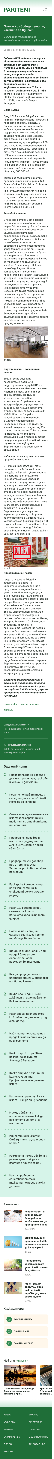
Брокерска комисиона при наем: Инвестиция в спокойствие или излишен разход (27, 890)
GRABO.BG (34, 1429)
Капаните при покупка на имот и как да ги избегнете (28, 1098)
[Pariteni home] (16, 9)
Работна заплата (23, 1319)
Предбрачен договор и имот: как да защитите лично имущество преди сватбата (26, 843)
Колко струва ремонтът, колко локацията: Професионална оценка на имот (27, 1078)
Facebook (30, 689)
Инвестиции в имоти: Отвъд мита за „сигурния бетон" (27, 1139)
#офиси (8, 710)
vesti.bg (21, 1360)
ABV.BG (7, 1414)
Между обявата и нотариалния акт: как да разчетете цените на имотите (26, 1118)
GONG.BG (8, 1429)
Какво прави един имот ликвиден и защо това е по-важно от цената (28, 997)
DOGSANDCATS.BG (38, 1436)
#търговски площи (15, 704)
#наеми (34, 704)
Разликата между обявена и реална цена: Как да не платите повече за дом (28, 1159)
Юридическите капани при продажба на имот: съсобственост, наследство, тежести (27, 956)
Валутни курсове (23, 1343)
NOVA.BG (8, 1451)
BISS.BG (8, 1444)
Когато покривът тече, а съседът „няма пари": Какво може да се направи (28, 798)
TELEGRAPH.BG (37, 1444)
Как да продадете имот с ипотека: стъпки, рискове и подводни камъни (28, 977)
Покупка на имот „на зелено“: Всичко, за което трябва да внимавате (26, 934)
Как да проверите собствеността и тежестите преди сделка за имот (27, 1181)
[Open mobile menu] (45, 9)
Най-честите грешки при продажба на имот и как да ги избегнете (27, 1037)
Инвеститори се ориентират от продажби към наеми (25, 458)
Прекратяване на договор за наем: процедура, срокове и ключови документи (28, 778)
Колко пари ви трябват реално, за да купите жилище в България (25, 1057)
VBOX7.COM (9, 1422)
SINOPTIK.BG (35, 1422)
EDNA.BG (33, 1414)
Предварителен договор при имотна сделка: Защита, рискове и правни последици (27, 866)
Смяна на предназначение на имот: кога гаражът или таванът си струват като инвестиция (28, 820)
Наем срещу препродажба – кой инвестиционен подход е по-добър (28, 1017)
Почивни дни (21, 1331)
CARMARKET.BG (12, 1436)
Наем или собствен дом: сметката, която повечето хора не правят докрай (27, 913)
